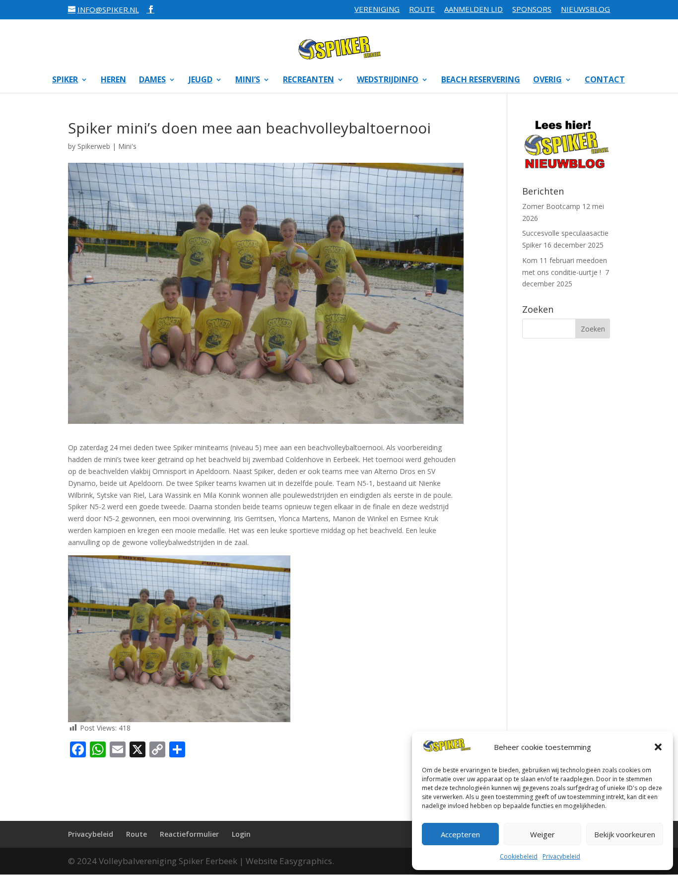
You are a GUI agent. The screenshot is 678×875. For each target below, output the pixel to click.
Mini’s (247, 80)
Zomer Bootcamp (551, 206)
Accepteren (460, 834)
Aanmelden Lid (473, 9)
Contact (605, 80)
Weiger (542, 834)
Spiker (65, 80)
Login (241, 834)
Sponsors (531, 9)
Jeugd (200, 80)
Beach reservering (480, 80)
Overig (547, 80)
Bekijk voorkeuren (624, 834)
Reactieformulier (189, 834)
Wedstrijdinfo (387, 80)
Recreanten (308, 80)
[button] (658, 747)
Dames (152, 80)
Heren (113, 80)
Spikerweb (93, 146)
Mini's (127, 146)
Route (422, 9)
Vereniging (377, 9)
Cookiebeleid (519, 856)
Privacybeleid (561, 856)
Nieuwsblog (585, 9)
